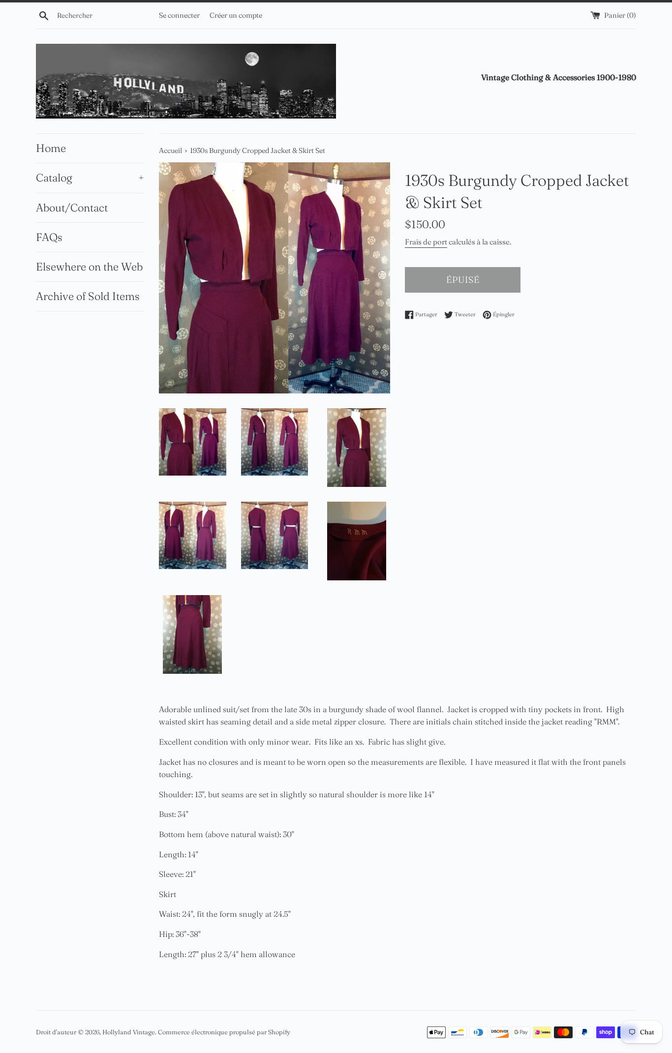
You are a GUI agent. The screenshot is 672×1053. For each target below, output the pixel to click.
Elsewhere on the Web (89, 266)
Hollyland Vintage (128, 1032)
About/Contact (72, 207)
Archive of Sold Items (88, 296)
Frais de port (426, 241)
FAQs (49, 237)
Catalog (90, 177)
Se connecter (179, 15)
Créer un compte (236, 15)
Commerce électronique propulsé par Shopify (224, 1032)
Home (51, 148)
